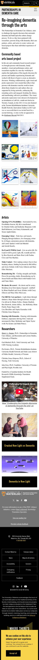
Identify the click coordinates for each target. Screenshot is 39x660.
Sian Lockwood (21, 509)
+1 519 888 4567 (21, 540)
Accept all (13, 653)
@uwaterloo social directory (19, 590)
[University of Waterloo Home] (8, 3)
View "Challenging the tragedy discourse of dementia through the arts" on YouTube (19, 405)
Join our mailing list (19, 518)
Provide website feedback (19, 524)
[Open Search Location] (36, 3)
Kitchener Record (10, 115)
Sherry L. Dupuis (8, 333)
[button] (28, 3)
